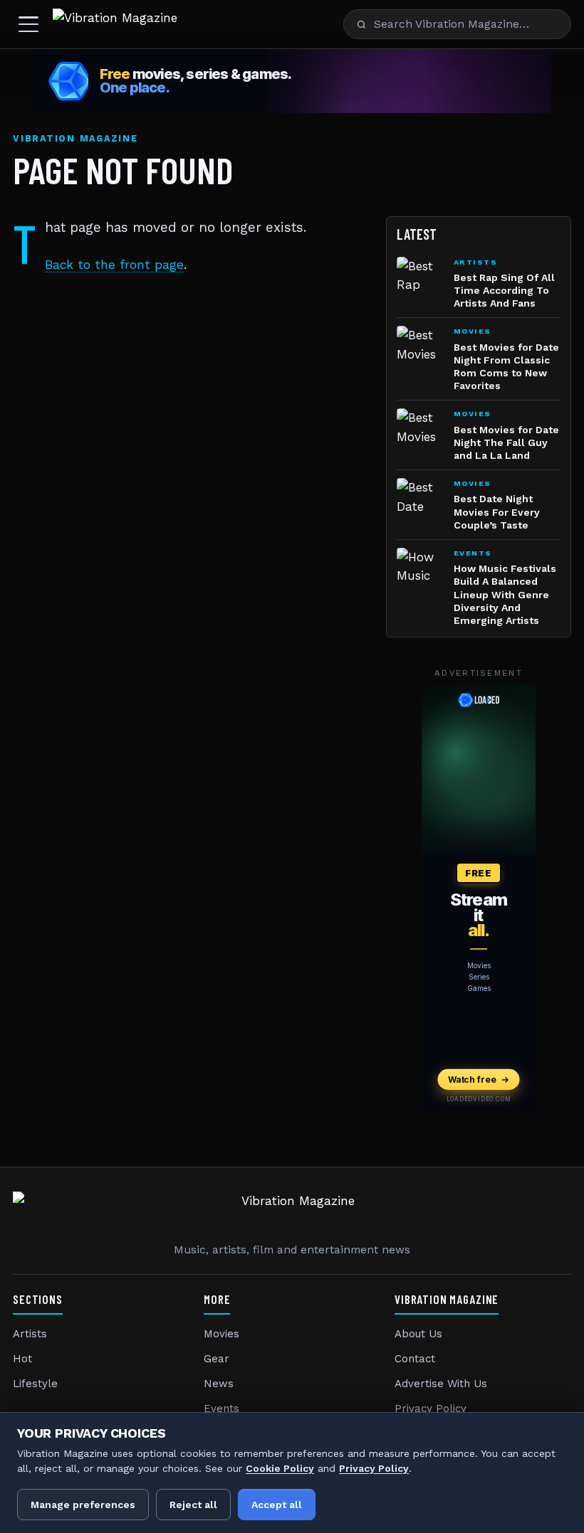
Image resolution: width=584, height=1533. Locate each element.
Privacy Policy (430, 1408)
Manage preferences (83, 1504)
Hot (22, 1358)
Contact (415, 1358)
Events (221, 1408)
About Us (418, 1333)
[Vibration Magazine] (115, 24)
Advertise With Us (441, 1383)
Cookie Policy (280, 1468)
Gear (216, 1358)
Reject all (193, 1504)
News (219, 1383)
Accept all (276, 1504)
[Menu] (28, 24)
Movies (221, 1333)
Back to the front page (114, 265)
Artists (30, 1333)
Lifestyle (35, 1383)
